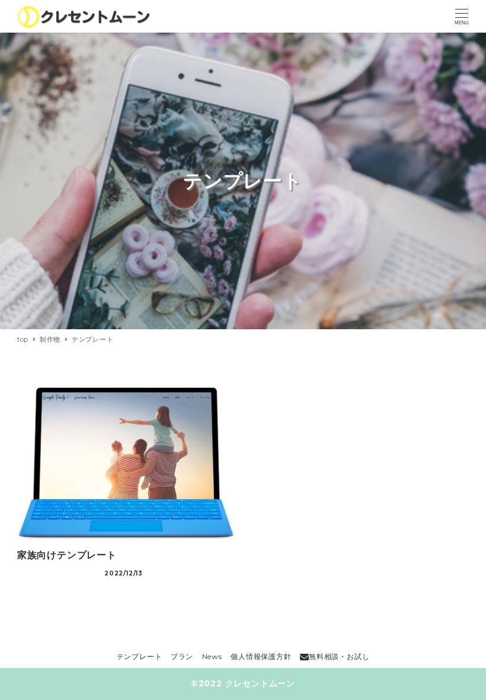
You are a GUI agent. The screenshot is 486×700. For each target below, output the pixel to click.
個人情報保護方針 (261, 656)
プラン (182, 656)
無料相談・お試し (339, 656)
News (212, 656)
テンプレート (139, 656)
